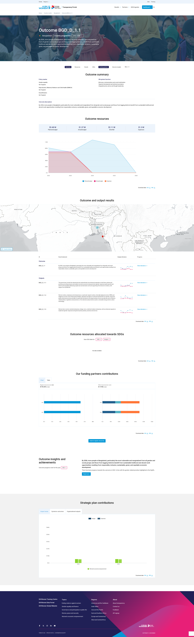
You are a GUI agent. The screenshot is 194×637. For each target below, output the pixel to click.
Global (40, 1)
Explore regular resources (97, 440)
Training (153, 1)
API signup (116, 613)
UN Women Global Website (48, 605)
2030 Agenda (135, 7)
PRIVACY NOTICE (50, 632)
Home (40, 13)
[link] (146, 268)
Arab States (94, 606)
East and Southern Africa (98, 613)
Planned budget (88, 181)
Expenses (109, 181)
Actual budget (99, 181)
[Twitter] (43, 625)
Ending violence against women (71, 603)
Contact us (116, 606)
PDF (152, 187)
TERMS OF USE (42, 632)
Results (117, 7)
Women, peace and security (70, 613)
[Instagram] (47, 625)
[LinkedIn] (51, 625)
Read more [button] (86, 474)
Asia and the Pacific (97, 609)
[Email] (54, 625)
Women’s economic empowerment (98, 569)
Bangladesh (57, 13)
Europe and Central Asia (98, 616)
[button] (103, 236)
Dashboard (146, 7)
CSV (148, 187)
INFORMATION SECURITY (60, 632)
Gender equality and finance (70, 606)
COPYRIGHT (145, 633)
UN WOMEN (152, 633)
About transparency (119, 603)
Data (148, 1)
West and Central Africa (98, 619)
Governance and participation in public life (74, 609)
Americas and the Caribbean (99, 603)
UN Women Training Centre (48, 599)
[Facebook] (39, 625)
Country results (48, 13)
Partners (125, 7)
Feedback (116, 609)
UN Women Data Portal (46, 602)
